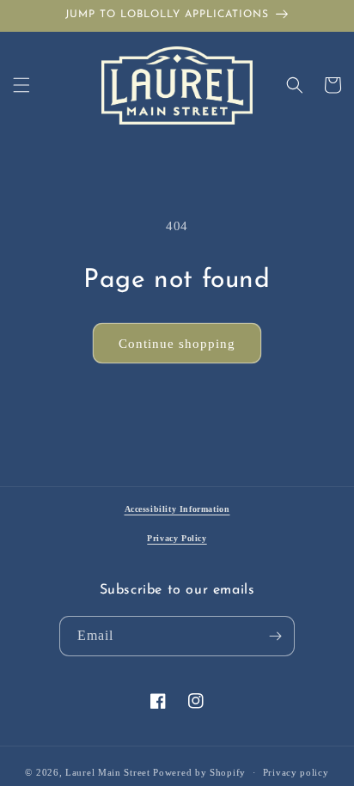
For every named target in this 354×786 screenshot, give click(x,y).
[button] (21, 85)
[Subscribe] (275, 636)
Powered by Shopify (199, 772)
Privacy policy (296, 772)
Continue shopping (177, 343)
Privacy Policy (176, 538)
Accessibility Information (177, 509)
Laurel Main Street (107, 772)
